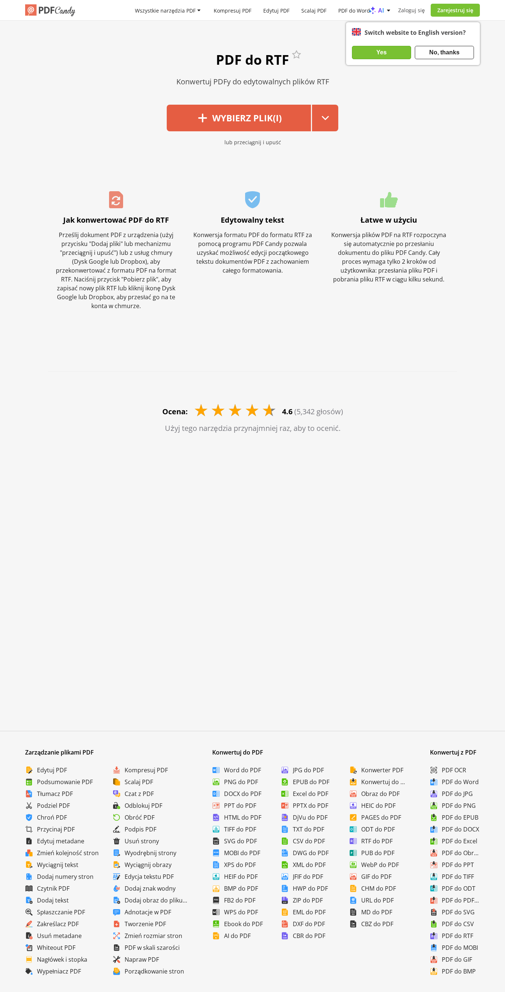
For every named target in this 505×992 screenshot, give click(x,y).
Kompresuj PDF (232, 10)
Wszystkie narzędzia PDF (165, 10)
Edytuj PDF (276, 10)
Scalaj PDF (313, 10)
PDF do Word (354, 10)
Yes (381, 52)
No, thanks (444, 52)
